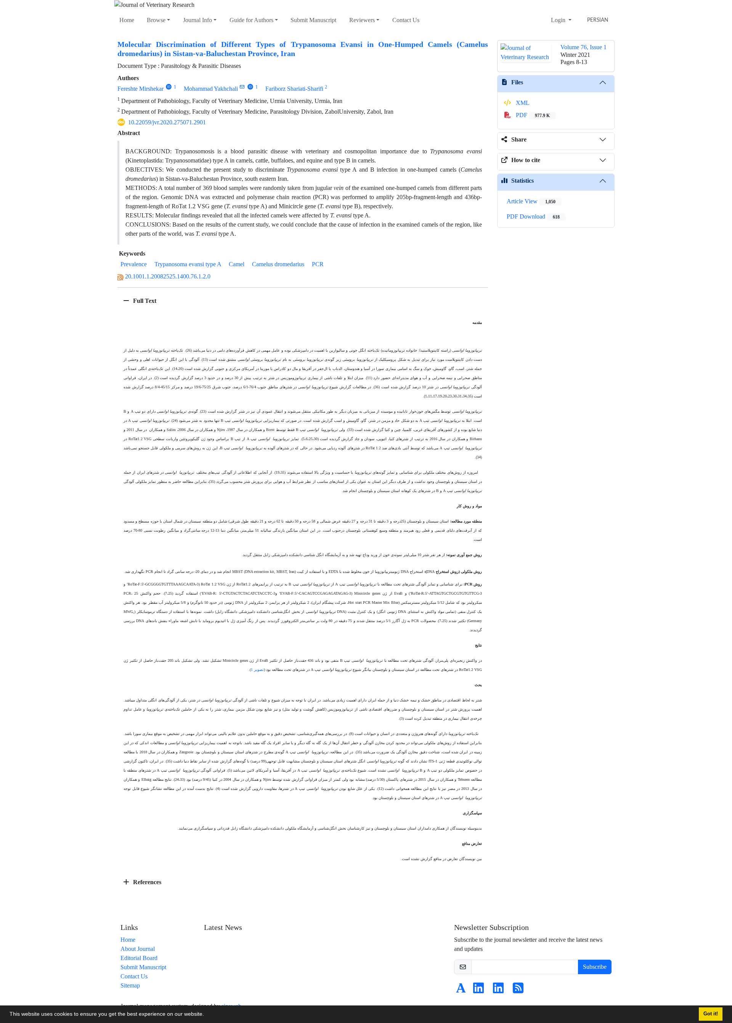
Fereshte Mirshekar (140, 88)
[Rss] (518, 990)
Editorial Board (138, 958)
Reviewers (362, 20)
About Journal (137, 948)
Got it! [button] (710, 1014)
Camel (236, 264)
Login (559, 20)
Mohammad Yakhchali (211, 88)
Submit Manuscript (313, 20)
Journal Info (197, 20)
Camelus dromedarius (278, 264)
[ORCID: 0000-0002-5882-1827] (250, 87)
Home (126, 20)
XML (522, 102)
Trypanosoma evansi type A (187, 264)
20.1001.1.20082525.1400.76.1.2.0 (167, 276)
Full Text (144, 300)
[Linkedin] (478, 990)
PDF (532, 115)
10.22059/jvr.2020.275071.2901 (167, 122)
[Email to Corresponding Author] (242, 87)
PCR (318, 264)
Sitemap (130, 985)
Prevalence (133, 264)
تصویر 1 (257, 669)
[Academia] (461, 990)
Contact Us (405, 20)
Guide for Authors (251, 20)
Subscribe (595, 966)
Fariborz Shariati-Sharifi (294, 88)
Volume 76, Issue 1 (583, 47)
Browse (156, 20)
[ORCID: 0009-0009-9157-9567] (168, 87)
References (146, 882)
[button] (206, 1015)
